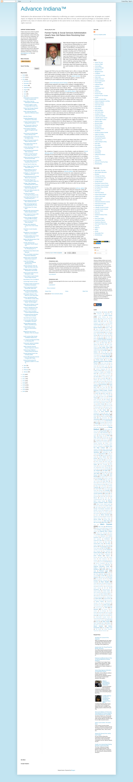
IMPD (110, 440)
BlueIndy (101, 338)
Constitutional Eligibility (99, 372)
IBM (111, 438)
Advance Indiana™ (43, 9)
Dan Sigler (105, 378)
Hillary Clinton (97, 437)
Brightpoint (102, 344)
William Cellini (109, 627)
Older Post (85, 291)
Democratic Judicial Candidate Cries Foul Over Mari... (31, 344)
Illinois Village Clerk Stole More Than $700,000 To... (31, 167)
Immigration (105, 440)
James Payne (107, 461)
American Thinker (99, 68)
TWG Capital (105, 615)
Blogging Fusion (99, 71)
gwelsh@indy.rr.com (26, 53)
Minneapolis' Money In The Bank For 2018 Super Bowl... (31, 294)
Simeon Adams (106, 590)
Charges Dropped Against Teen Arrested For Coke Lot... (31, 122)
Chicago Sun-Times (100, 176)
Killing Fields (98, 485)
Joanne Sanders (104, 467)
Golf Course (103, 427)
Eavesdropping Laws (99, 405)
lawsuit (95, 490)
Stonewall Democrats (98, 597)
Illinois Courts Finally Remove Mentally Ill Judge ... (31, 273)
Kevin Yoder (109, 484)
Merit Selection (108, 516)
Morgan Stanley (99, 528)
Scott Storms (108, 586)
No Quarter (97, 130)
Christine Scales (99, 359)
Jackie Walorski (102, 456)
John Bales (97, 473)
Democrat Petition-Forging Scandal (103, 390)
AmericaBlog (98, 66)
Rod (107, 575)
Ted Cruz (100, 604)
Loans (101, 494)
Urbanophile (98, 160)
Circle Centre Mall (105, 363)
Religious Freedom (98, 567)
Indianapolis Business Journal (102, 201)
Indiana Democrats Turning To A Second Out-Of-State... (31, 158)
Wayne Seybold (98, 626)
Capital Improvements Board (100, 348)
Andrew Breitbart (102, 317)
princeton (96, 557)
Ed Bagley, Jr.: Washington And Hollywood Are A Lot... (31, 173)
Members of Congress (98, 516)
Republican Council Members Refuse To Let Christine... (31, 233)
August (25, 89)
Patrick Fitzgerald (97, 545)
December (26, 81)
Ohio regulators (97, 538)
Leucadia (107, 490)
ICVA (96, 440)
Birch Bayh (107, 336)
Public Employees (103, 558)
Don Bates (96, 396)
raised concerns (76, 76)
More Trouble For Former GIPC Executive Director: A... (31, 214)
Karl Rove (100, 482)
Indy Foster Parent (99, 104)
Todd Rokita (101, 612)
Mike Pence (105, 522)
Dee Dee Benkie (107, 388)
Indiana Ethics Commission (101, 441)
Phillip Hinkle (107, 552)
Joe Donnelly (108, 469)
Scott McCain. (101, 586)
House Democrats (97, 438)
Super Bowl (98, 598)
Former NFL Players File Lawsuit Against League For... (31, 180)
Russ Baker (98, 145)
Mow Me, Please (28, 116)
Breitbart (97, 174)
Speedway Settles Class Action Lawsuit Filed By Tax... (31, 236)
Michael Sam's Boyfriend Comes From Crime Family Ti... (31, 226)
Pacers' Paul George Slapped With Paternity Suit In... (31, 109)
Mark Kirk (102, 505)
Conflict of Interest (98, 370)
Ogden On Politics (99, 134)
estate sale (107, 413)
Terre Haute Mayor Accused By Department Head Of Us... (31, 161)
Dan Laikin (110, 376)
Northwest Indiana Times (101, 214)
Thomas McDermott (107, 606)
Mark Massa (98, 507)
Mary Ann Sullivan (104, 511)
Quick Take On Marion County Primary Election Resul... (31, 305)
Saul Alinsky (108, 583)
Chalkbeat (97, 73)
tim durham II (105, 609)
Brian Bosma (96, 342)
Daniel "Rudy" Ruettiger (105, 379)
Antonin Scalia (97, 321)
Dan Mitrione (98, 378)
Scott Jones (105, 584)
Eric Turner (103, 410)
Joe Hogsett (97, 470)
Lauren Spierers (107, 488)
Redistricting (107, 564)
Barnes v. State (108, 327)
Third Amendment (97, 606)
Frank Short (101, 420)
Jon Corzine (109, 476)
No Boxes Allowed (99, 128)
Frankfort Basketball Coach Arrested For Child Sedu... (31, 119)
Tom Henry (106, 613)
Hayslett (106, 434)
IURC (99, 455)
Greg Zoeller (103, 431)
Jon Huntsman (98, 478)
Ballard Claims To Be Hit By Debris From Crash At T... (30, 258)
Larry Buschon (103, 487)
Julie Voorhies (97, 481)
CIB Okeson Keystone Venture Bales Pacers (103, 361)
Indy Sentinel (98, 106)
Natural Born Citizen (106, 531)
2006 (23, 389)
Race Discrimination (104, 560)
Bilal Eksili (101, 335)
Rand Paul (101, 561)
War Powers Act (107, 624)
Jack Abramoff (106, 455)
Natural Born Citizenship (102, 532)
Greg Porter (96, 431)
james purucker (97, 463)
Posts (97, 250)
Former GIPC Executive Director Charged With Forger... (31, 357)
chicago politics (102, 358)
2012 (23, 376)
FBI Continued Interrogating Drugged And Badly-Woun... (31, 291)
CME (111, 367)
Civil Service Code (103, 366)
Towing (99, 615)
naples (95, 529)
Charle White (108, 355)
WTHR (96, 231)
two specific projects (70, 91)
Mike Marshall (97, 522)
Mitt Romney (109, 526)
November (26, 83)
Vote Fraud (106, 621)
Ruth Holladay (98, 147)
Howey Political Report (100, 194)
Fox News (97, 190)
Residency (96, 569)
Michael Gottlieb (97, 519)
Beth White (104, 333)
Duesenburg (103, 401)
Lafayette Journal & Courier (101, 207)
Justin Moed (105, 481)
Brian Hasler (104, 342)
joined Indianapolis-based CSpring (59, 82)
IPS (96, 455)
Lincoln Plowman (98, 493)
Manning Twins (103, 497)
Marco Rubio (107, 499)
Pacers (105, 540)
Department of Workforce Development (104, 391)
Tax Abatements (106, 603)
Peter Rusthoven (106, 551)
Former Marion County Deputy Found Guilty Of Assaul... (31, 276)
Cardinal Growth (97, 350)
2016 (23, 75)
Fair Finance (105, 414)
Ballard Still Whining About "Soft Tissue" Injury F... (31, 240)
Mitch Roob (101, 526)
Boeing (95, 339)
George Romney (98, 425)
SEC (105, 587)
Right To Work (101, 575)
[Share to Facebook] (73, 253)
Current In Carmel (99, 179)
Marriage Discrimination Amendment (102, 508)
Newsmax (97, 213)
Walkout (108, 623)
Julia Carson (108, 479)
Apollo (105, 321)
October (26, 85)
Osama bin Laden (98, 540)
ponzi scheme (98, 555)
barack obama (98, 327)
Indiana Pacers (103, 444)
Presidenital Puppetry (100, 138)
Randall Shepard (108, 561)
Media (97, 514)
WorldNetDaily (98, 235)
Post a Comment (51, 288)
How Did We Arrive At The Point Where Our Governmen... (31, 177)
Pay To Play (104, 548)
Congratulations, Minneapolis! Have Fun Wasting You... (31, 187)
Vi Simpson (102, 620)
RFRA (103, 569)
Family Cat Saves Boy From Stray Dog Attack (30, 221)
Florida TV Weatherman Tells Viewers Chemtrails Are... (31, 308)
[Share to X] (71, 253)
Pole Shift (96, 554)
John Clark (105, 473)
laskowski (110, 487)
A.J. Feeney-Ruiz (98, 312)
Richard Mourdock (99, 572)
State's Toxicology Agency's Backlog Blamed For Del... (31, 204)
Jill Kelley (108, 465)
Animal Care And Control (105, 318)
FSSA (96, 423)
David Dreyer (98, 382)
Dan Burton (96, 376)
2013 (23, 374)
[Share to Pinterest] (75, 253)
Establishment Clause (98, 413)
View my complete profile (100, 34)
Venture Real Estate (98, 618)
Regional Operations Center (101, 566)
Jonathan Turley (99, 114)
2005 (23, 391)
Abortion (105, 312)
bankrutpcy (108, 326)
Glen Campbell (107, 425)
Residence (108, 567)
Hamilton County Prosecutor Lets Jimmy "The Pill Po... (30, 154)
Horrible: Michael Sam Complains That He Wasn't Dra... (31, 244)
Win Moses (98, 629)
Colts (109, 369)
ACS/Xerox (99, 313)
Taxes (95, 604)
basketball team (97, 330)
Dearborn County (97, 388)
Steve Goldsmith (104, 593)
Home (66, 291)
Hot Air (96, 97)
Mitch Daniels (106, 524)
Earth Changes (101, 404)
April (25, 365)
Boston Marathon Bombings (105, 339)
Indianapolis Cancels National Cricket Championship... (31, 98)
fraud (97, 422)
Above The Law (99, 62)
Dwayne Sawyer (105, 402)
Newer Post (48, 291)
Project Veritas (103, 557)
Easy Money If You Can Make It (31, 279)
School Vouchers (97, 584)
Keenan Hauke (107, 482)
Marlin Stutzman (106, 507)
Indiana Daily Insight (100, 196)
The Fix (97, 156)
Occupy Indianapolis (105, 537)
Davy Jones (102, 387)
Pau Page (106, 545)
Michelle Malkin (99, 123)
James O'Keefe (98, 461)
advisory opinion (68, 171)
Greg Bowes (107, 429)
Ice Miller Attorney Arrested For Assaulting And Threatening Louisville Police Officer (106, 699)
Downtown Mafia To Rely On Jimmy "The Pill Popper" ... (31, 301)
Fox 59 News (98, 189)
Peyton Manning (98, 552)
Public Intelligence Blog (101, 141)
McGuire (110, 513)
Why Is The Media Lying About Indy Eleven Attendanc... (31, 255)
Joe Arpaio (101, 469)
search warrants (97, 587)
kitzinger (105, 485)
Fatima (99, 416)
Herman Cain (102, 435)
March (25, 367)
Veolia (97, 620)
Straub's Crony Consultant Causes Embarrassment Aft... (31, 311)
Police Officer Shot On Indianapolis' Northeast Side (31, 102)
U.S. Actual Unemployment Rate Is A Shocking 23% (31, 340)
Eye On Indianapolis (100, 81)
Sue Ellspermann (108, 597)
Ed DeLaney (108, 405)
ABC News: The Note (100, 170)
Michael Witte (107, 519)
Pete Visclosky (97, 551)
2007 (23, 387)
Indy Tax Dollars (99, 110)
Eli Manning (96, 407)
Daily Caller (98, 77)
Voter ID (103, 623)
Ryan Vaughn (105, 581)
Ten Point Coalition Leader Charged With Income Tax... (31, 105)
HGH (108, 435)
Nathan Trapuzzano (102, 529)
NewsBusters (98, 127)
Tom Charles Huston (98, 613)
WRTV (96, 229)
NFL (107, 534)
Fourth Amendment (106, 419)
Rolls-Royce (103, 577)
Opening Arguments (100, 136)
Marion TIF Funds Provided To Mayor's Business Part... (31, 141)
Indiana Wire (98, 200)
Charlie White (105, 356)
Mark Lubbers (109, 505)
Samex (95, 583)
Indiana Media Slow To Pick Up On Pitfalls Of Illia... (31, 137)
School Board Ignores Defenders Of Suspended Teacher (103, 671)
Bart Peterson (107, 329)
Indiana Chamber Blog (100, 99)
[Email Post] (65, 252)
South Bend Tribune (100, 220)
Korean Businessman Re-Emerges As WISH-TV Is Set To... (31, 361)
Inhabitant (110, 453)
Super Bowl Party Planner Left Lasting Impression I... (31, 197)
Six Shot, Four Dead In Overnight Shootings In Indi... (31, 194)
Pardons (100, 542)
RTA (106, 578)
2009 (23, 383)
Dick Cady (105, 393)
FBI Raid (105, 416)
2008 (23, 385)
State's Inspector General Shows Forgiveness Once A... (31, 347)
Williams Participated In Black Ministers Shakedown (106, 683)
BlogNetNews (98, 69)
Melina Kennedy (105, 515)
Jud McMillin (100, 479)
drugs (109, 397)
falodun (95, 416)
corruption (101, 373)
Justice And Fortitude (100, 116)
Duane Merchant (97, 399)
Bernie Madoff (97, 333)
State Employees (97, 592)
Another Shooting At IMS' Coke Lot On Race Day (31, 147)
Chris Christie (109, 358)
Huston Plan (106, 438)
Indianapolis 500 (97, 450)
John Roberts (102, 476)
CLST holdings (104, 367)
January (26, 372)
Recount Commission (100, 563)
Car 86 (109, 348)
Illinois (100, 440)
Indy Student (98, 108)
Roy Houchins (99, 578)
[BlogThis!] (70, 253)
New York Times (99, 211)
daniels (95, 381)
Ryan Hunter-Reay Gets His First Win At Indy (30, 144)
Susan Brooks (107, 598)
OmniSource (107, 538)
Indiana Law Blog (99, 103)
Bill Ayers (107, 335)
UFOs (111, 615)
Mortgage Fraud (107, 528)
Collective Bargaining (100, 369)
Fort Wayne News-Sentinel (101, 187)
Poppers (108, 555)
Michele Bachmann (98, 520)
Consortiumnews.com (100, 177)
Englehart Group (108, 407)
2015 (23, 77)
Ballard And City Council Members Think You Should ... (31, 333)
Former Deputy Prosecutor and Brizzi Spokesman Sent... (31, 201)
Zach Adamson (104, 630)
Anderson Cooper (98, 315)
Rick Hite (109, 572)
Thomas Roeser (99, 607)
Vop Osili (98, 621)
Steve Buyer (96, 593)
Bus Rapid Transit (104, 347)
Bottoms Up (98, 341)
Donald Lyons (103, 396)
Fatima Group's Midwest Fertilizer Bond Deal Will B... (31, 350)
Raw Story (97, 143)
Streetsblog (98, 152)
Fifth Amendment (103, 417)
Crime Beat (96, 375)
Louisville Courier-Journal (101, 209)
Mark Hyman (96, 505)
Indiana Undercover (106, 449)
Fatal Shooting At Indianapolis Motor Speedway (31, 151)
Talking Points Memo (100, 154)
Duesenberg (96, 401)
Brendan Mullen (107, 341)
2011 (23, 378)
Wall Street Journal (98, 624)
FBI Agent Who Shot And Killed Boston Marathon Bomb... (31, 211)
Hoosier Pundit (98, 93)
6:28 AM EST (52, 285)
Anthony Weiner (97, 319)
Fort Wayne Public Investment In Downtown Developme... (31, 284)
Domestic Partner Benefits (104, 394)
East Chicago (109, 404)
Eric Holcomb (105, 408)
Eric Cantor (97, 408)
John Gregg (103, 475)
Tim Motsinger (103, 610)
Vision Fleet (109, 620)
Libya (109, 491)
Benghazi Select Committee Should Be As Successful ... (31, 270)
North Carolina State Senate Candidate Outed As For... (30, 337)
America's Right (99, 64)
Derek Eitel (98, 393)
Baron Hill (98, 329)
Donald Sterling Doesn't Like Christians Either (31, 354)
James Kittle (101, 459)
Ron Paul (109, 577)
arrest (104, 324)
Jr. (94, 479)
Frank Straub (109, 420)
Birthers (95, 338)
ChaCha (95, 355)
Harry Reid (101, 434)
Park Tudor (107, 542)
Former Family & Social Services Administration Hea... (30, 328)
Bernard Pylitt (108, 332)
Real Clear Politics (99, 218)
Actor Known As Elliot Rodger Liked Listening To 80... (31, 134)
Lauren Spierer (98, 488)
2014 (23, 79)
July (25, 91)
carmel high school (106, 353)
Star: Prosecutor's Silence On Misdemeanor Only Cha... (31, 126)
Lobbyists (106, 494)
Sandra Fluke (101, 583)
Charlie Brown (97, 356)
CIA (106, 359)
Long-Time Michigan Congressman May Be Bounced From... (30, 262)
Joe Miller (105, 470)
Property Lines (98, 139)
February (26, 369)
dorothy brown (103, 397)
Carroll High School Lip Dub (30, 281)
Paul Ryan (108, 546)
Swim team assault (108, 600)
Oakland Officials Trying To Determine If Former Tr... (30, 170)
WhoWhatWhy (98, 163)
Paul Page (101, 546)
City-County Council (104, 364)
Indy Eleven (102, 453)
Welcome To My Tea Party (101, 162)
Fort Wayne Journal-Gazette (102, 185)
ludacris (102, 496)
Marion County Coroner (99, 501)
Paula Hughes (97, 548)
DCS (109, 387)
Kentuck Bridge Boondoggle (99, 484)
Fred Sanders (109, 422)
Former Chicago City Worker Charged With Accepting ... (31, 218)
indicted (95, 453)
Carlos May (103, 352)
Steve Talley (100, 595)
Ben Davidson (105, 330)
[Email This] (68, 253)
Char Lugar (101, 355)
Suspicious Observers (100, 222)
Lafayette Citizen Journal (101, 117)
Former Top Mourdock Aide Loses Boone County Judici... (31, 298)
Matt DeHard (104, 513)
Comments (98, 253)
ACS (111, 312)
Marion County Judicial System (103, 504)
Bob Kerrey (108, 338)
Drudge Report (98, 181)
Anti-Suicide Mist (106, 319)
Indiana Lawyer (99, 198)
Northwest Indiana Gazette (101, 132)
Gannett (102, 423)
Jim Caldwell (96, 467)
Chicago (95, 358)
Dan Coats (103, 376)
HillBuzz (97, 90)
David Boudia (109, 381)
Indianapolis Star (99, 205)
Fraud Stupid (98, 82)
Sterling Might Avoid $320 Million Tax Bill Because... (30, 324)
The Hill (97, 225)
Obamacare (103, 535)
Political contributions (105, 554)
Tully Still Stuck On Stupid (30, 318)
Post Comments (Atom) (57, 293)
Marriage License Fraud (99, 510)
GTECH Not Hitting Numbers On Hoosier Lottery (31, 191)
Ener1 (102, 407)
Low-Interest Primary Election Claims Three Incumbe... (31, 315)
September (26, 87)
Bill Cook (101, 336)
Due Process (107, 399)
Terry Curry (107, 604)
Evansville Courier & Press (101, 183)
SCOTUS (97, 149)
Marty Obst (96, 511)
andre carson (108, 315)
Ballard (101, 326)
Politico (97, 216)
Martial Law (108, 510)
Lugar (106, 496)
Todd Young (108, 612)
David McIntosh (103, 384)
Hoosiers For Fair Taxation (101, 95)
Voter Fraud (96, 623)
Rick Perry (96, 574)
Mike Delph (107, 521)
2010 (23, 380)
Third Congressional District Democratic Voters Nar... (30, 288)
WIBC (103, 627)
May (25, 96)
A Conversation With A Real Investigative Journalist (30, 320)
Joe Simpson (102, 472)
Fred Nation (102, 422)
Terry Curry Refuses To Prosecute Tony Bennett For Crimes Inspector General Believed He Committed (103, 713)
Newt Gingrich (101, 534)
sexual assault (97, 590)
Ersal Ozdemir (105, 411)
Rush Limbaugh (103, 580)
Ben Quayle (100, 332)
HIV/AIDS (104, 437)
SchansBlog (98, 151)
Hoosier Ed (98, 92)
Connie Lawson (107, 370)
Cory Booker (107, 373)
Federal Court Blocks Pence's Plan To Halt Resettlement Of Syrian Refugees (103, 659)
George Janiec (109, 423)
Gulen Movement (104, 432)
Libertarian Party (97, 491)
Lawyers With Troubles (100, 119)
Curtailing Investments (105, 375)
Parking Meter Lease (98, 543)
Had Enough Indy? (99, 88)
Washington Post (99, 233)
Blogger (73, 770)
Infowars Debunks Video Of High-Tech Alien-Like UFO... (31, 266)
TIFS (106, 607)
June (25, 94)
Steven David (108, 595)
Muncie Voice (98, 125)
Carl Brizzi (105, 350)
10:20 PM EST (52, 274)
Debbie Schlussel (99, 79)
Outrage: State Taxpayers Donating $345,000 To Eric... (31, 184)
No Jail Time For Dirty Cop (30, 164)
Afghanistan (107, 313)
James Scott (104, 463)
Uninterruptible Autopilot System (103, 616)
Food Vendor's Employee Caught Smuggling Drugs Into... (30, 130)
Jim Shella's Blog (99, 112)
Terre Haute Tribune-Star (101, 224)
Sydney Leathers (100, 601)
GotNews (97, 86)
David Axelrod (101, 381)
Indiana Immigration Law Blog (102, 101)
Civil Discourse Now (100, 75)
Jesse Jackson (102, 465)
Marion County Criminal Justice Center (103, 501)
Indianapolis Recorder (100, 203)
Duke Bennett (97, 402)
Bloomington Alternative (101, 172)
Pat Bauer (108, 543)
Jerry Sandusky (103, 464)
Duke (109, 401)
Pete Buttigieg (107, 549)
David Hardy (105, 382)
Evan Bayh (96, 414)
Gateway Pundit (99, 84)
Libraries (104, 491)
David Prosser (104, 385)
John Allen (108, 472)
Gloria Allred (96, 427)
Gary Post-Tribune (99, 192)
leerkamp (101, 490)
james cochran (103, 458)
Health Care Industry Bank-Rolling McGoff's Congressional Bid (103, 745)
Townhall (97, 158)
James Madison (109, 459)
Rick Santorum (104, 574)
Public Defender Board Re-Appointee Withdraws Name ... (31, 113)
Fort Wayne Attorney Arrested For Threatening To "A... (31, 248)
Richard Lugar (103, 571)
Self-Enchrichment (106, 589)
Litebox (106, 493)
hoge (109, 437)
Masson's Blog (98, 121)
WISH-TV (97, 227)
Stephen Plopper (107, 592)
